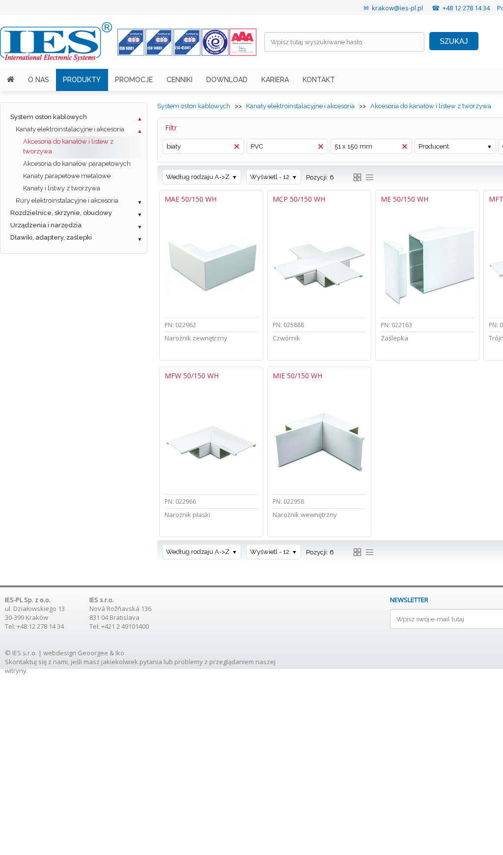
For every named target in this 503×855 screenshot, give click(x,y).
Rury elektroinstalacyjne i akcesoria (67, 200)
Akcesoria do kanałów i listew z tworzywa (68, 146)
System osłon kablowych (48, 117)
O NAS (38, 80)
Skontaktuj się (26, 661)
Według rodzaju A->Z (197, 177)
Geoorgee (93, 652)
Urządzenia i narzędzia (46, 225)
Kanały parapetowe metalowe (67, 176)
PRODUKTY (82, 80)
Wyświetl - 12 (269, 177)
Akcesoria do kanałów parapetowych (77, 163)
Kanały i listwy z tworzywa (61, 188)
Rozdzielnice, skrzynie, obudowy (61, 212)
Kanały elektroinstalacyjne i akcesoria (70, 129)
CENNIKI (180, 80)
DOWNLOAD (227, 80)
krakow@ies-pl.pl (397, 7)
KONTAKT (319, 80)
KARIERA (275, 80)
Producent (434, 146)
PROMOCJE (134, 80)
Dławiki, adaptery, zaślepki (51, 237)
